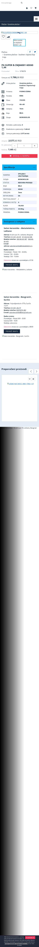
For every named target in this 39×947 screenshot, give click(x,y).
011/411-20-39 (16, 237)
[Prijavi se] (27, 8)
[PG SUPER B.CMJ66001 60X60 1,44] (19, 32)
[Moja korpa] (35, 8)
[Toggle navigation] (36, 18)
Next (36, 371)
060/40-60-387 (22, 239)
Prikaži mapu (12, 265)
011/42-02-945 (27, 237)
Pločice (4, 24)
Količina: (4, 150)
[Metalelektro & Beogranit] (9, 13)
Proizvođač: (6, 71)
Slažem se (30, 937)
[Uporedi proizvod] (8, 36)
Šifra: (17, 71)
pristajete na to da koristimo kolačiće (16, 943)
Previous (31, 371)
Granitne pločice (13, 24)
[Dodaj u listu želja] (3, 36)
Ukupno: (5, 141)
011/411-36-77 (16, 308)
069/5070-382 (21, 310)
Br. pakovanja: (7, 145)
